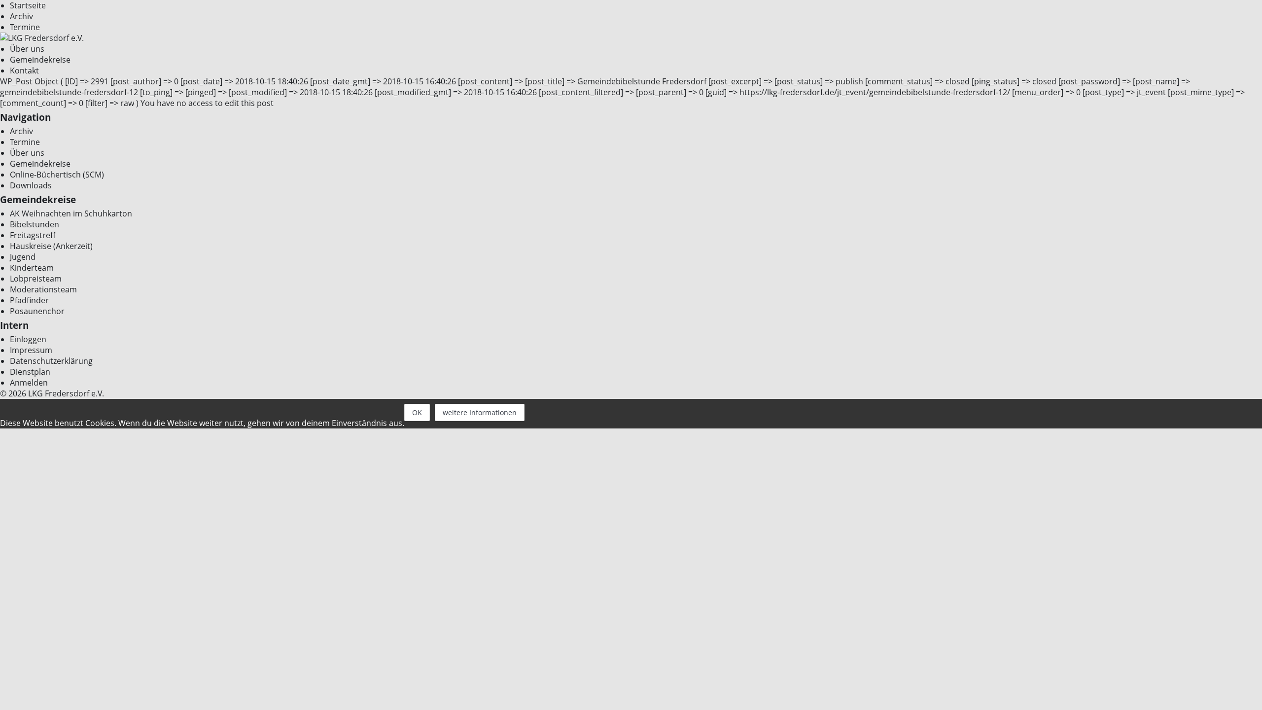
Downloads (31, 185)
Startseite (28, 5)
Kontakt (24, 70)
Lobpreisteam (36, 278)
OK (417, 412)
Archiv (21, 16)
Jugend (22, 256)
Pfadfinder (29, 300)
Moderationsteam (43, 289)
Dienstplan (30, 371)
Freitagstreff (33, 235)
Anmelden (29, 382)
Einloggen (28, 339)
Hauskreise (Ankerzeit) (51, 246)
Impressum (31, 350)
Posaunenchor (37, 311)
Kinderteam (32, 267)
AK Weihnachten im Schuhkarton (71, 213)
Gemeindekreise (40, 59)
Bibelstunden (34, 224)
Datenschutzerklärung (51, 360)
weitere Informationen (480, 412)
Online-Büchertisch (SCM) (57, 174)
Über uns (27, 48)
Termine (25, 27)
